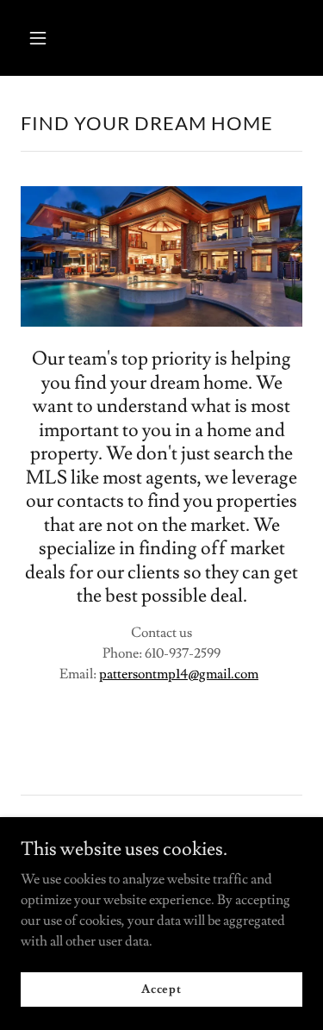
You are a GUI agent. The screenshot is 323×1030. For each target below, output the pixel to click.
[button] (42, 38)
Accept (161, 988)
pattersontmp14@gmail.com (178, 674)
